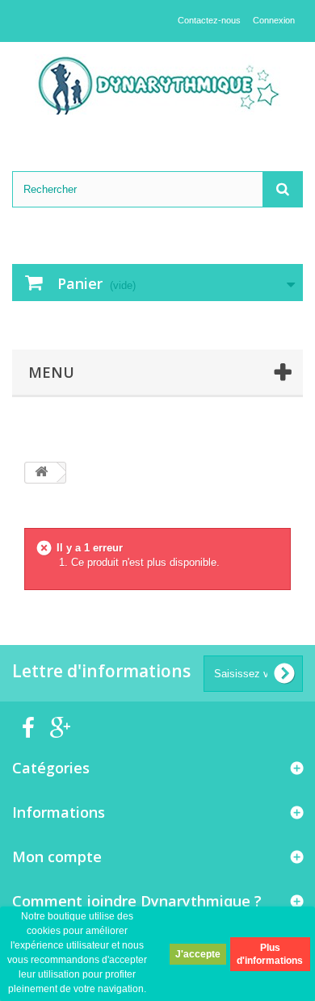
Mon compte (57, 856)
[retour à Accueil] (41, 473)
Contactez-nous (209, 20)
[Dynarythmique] (157, 84)
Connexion (274, 20)
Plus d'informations (270, 954)
